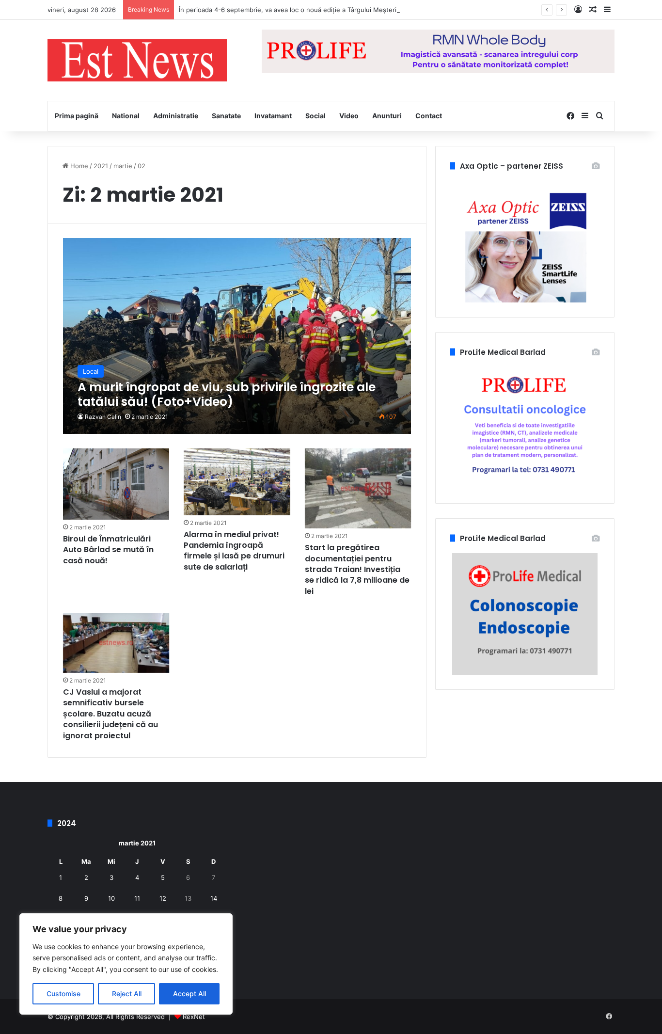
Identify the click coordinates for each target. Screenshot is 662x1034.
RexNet (194, 1016)
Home (78, 166)
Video (349, 115)
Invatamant (273, 115)
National (126, 115)
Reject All (127, 993)
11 (137, 898)
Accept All (189, 993)
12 (162, 898)
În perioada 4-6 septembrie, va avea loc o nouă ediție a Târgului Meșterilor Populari (304, 10)
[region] (126, 964)
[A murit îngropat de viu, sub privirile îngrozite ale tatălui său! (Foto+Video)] (237, 336)
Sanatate (226, 115)
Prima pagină (76, 115)
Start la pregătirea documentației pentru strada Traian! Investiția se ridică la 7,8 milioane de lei (357, 569)
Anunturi (387, 115)
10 (111, 898)
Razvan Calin (103, 416)
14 (213, 898)
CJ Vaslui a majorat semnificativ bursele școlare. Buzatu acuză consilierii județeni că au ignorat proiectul (110, 713)
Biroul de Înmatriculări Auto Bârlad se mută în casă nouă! (108, 549)
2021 (101, 166)
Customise (63, 993)
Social (315, 115)
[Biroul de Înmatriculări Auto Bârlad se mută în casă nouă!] (116, 484)
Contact (428, 115)
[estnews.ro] (137, 60)
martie (122, 166)
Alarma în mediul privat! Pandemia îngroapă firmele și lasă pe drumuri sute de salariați (234, 551)
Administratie (175, 115)
